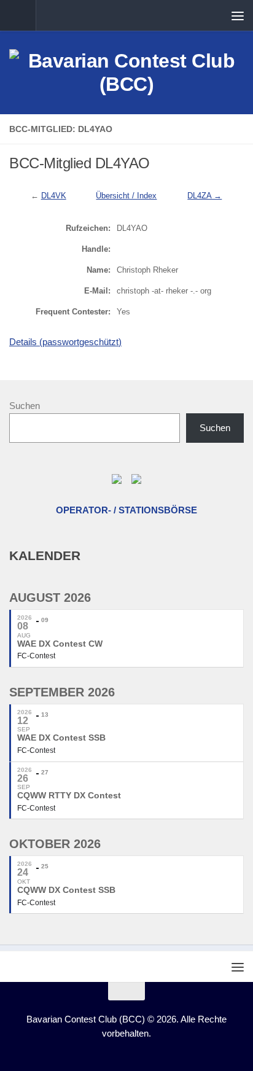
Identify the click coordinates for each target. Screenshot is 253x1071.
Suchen (24, 405)
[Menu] (237, 15)
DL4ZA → (204, 195)
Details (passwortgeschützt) (65, 342)
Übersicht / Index (126, 195)
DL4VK (53, 195)
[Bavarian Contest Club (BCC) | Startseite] (126, 72)
